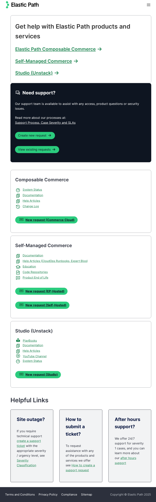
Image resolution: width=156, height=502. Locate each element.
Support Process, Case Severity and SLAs (45, 122)
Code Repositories (35, 272)
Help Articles (31, 200)
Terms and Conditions (20, 494)
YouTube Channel (35, 356)
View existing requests (34, 149)
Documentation (33, 195)
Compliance (69, 494)
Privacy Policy (48, 494)
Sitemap (86, 494)
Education (29, 266)
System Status (32, 189)
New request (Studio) (41, 374)
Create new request (32, 135)
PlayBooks (30, 340)
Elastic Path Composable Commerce (55, 49)
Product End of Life (35, 277)
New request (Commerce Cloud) (50, 220)
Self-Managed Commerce (43, 61)
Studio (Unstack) (34, 73)
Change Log (31, 206)
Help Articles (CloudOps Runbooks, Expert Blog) (55, 261)
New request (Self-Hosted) (45, 305)
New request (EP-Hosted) (44, 291)
